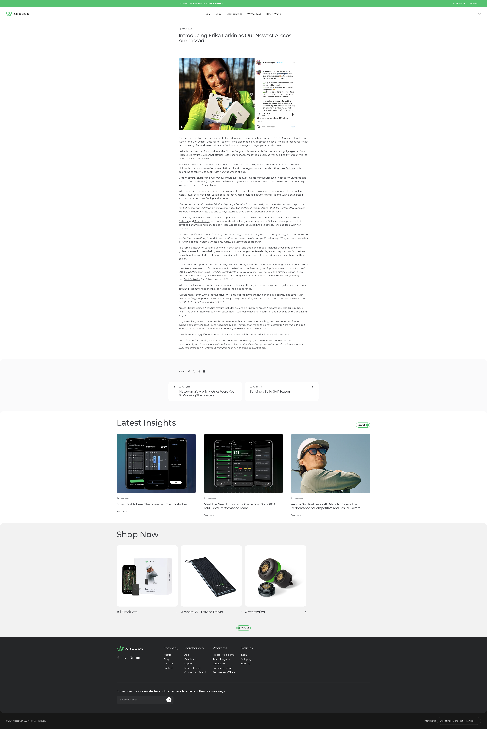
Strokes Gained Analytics (253, 224)
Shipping (246, 659)
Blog (166, 659)
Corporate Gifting (222, 668)
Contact (168, 668)
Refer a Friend (192, 668)
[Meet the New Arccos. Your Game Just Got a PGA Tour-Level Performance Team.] (243, 463)
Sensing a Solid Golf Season (270, 391)
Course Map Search (195, 672)
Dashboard (190, 659)
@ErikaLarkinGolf (270, 145)
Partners (168, 663)
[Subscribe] (168, 699)
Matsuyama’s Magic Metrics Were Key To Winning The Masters (206, 393)
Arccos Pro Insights (223, 654)
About (167, 654)
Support (189, 663)
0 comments (124, 499)
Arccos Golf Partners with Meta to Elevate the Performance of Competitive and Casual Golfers (325, 506)
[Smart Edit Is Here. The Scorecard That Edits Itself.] (156, 463)
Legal (244, 654)
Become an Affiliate (224, 672)
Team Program (221, 659)
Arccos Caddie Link (294, 251)
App (186, 654)
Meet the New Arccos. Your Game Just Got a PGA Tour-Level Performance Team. (240, 506)
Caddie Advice (192, 279)
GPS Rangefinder (288, 275)
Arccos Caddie (285, 168)
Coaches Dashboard (194, 181)
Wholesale (219, 663)
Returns (245, 663)
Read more (122, 511)
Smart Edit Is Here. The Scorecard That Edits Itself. (153, 504)
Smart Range (202, 221)
